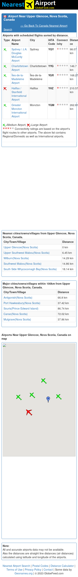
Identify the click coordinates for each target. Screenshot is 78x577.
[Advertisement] (39, 189)
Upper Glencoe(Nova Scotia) (21, 247)
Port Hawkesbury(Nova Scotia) (22, 303)
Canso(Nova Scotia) (16, 314)
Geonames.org (24, 573)
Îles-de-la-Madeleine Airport (18, 79)
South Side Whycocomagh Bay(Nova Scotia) (30, 269)
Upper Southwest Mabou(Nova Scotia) (27, 252)
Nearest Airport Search (16, 566)
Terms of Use (14, 569)
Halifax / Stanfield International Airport (19, 93)
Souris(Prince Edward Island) (21, 308)
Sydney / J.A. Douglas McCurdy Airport (19, 54)
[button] (58, 396)
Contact (48, 569)
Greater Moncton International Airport (19, 110)
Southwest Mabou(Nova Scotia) (22, 263)
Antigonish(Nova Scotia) (18, 297)
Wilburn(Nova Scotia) (16, 258)
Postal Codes (40, 566)
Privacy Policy (33, 569)
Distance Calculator (62, 566)
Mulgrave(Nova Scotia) (17, 319)
